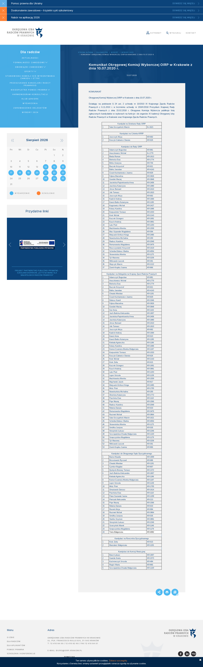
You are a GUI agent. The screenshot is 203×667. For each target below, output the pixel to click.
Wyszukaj (175, 33)
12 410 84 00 (57, 643)
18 (20, 172)
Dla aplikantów (16, 645)
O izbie (10, 637)
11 (20, 167)
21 (46, 172)
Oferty (29, 71)
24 (11, 178)
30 (63, 178)
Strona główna (85, 52)
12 (28, 167)
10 (11, 167)
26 (28, 178)
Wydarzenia (30, 103)
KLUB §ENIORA (30, 99)
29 (54, 178)
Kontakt (191, 33)
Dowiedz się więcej (184, 3)
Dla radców (102, 52)
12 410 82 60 (72, 643)
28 (45, 178)
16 (63, 167)
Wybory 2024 (30, 112)
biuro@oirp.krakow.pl (69, 650)
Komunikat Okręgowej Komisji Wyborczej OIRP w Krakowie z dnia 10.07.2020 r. (117, 54)
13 (37, 167)
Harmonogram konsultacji (30, 94)
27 (37, 178)
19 (28, 172)
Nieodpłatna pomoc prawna (29, 90)
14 (46, 167)
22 (54, 172)
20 (37, 172)
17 (11, 172)
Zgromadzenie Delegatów (30, 108)
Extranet (156, 33)
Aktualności (30, 58)
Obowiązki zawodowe (29, 67)
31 (11, 184)
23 (63, 172)
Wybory (114, 52)
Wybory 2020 (128, 52)
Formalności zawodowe (29, 62)
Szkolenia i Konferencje (21, 653)
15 (54, 167)
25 (20, 178)
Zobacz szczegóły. (118, 660)
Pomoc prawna (15, 649)
